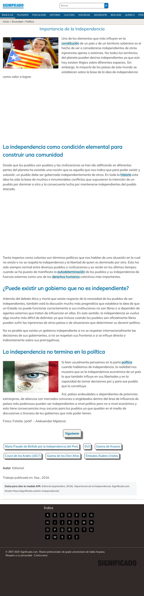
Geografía (100, 15)
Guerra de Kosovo (108, 446)
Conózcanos (41, 555)
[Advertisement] (72, 111)
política (127, 362)
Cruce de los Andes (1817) (22, 455)
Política (29, 21)
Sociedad (84, 15)
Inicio (6, 21)
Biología (116, 15)
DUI (87, 446)
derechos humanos (66, 277)
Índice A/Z (7, 15)
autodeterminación (71, 272)
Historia (55, 15)
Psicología (39, 15)
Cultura (69, 15)
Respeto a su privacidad (19, 555)
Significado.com (13, 5)
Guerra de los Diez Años (63, 455)
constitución (70, 43)
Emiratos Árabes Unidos (102, 455)
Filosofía (22, 15)
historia (125, 175)
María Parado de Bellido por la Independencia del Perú (41, 446)
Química (130, 15)
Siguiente (72, 433)
